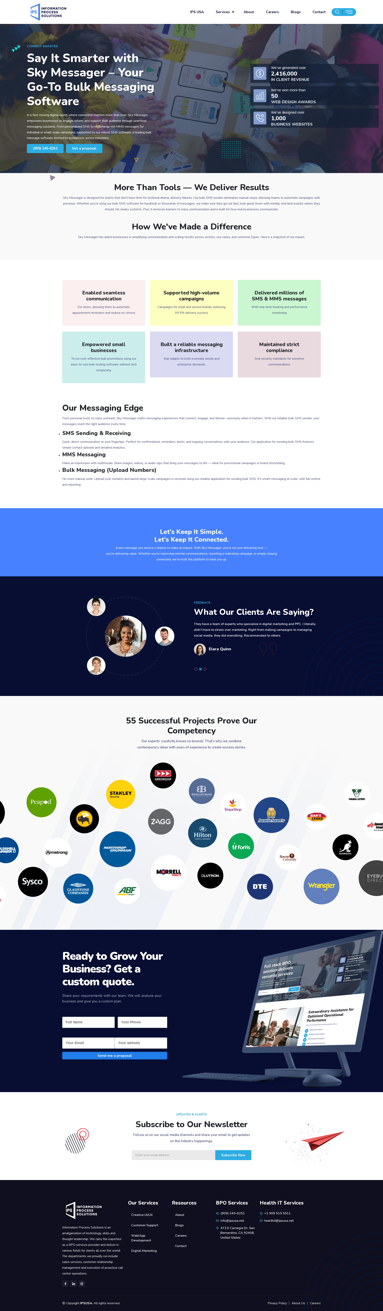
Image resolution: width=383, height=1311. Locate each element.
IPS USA (197, 12)
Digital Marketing (144, 1251)
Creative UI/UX (142, 1215)
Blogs (296, 12)
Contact (319, 12)
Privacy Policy (277, 1303)
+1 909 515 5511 (277, 1213)
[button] (196, 669)
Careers (272, 12)
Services (223, 12)
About (249, 12)
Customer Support (144, 1225)
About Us (298, 1303)
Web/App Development (141, 1238)
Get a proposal (84, 148)
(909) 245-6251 (45, 148)
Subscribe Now (233, 1155)
